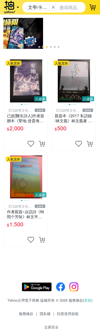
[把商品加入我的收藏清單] (31, 143)
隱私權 (45, 313)
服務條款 (26, 313)
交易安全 (51, 327)
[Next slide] (44, 81)
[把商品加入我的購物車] (42, 143)
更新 (87, 300)
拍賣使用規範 (68, 313)
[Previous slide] (8, 81)
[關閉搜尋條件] (53, 7)
